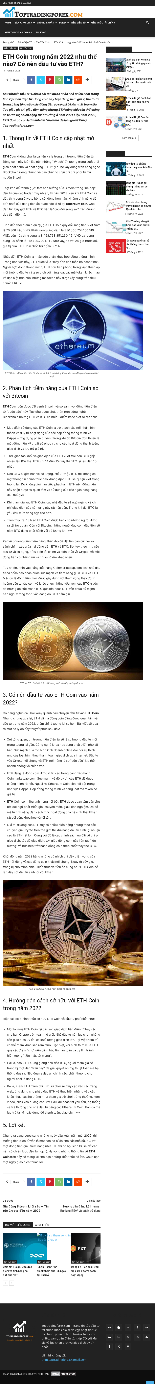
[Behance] (109, 1327)
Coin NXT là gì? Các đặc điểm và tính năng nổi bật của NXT (17, 1271)
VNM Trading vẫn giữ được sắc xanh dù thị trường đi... (137, 225)
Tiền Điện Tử (78, 22)
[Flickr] (146, 1327)
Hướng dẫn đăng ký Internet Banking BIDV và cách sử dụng (80, 1209)
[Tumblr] (109, 1347)
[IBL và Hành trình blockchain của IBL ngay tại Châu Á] (51, 1248)
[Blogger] (118, 1327)
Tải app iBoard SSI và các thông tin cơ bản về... (137, 244)
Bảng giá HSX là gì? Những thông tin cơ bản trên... (136, 187)
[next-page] (11, 1283)
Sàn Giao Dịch (23, 22)
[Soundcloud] (146, 1337)
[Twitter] (41, 80)
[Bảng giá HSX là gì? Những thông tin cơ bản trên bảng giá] (114, 188)
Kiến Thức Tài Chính (103, 22)
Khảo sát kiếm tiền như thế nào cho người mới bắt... (138, 83)
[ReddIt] (78, 80)
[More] (87, 80)
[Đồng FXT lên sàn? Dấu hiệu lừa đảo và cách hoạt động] (86, 1248)
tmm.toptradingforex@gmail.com (64, 1360)
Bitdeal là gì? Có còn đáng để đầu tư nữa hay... (137, 121)
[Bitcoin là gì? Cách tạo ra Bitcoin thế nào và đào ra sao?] (114, 103)
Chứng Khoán (45, 22)
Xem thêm (128, 137)
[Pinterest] (50, 80)
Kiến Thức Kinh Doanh (18, 32)
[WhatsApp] (59, 80)
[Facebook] (31, 80)
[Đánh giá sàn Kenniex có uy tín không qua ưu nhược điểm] (114, 65)
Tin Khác (41, 32)
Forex (62, 22)
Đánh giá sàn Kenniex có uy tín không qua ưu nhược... (138, 63)
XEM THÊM (42, 1225)
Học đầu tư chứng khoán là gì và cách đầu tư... (138, 167)
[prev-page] (5, 1283)
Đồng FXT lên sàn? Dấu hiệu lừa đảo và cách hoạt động (84, 1271)
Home (8, 22)
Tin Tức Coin (43, 42)
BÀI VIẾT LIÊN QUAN (17, 1225)
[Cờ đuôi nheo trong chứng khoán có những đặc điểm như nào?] (114, 207)
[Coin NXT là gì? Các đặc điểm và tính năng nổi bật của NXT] (17, 1248)
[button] (147, 23)
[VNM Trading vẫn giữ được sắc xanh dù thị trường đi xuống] (114, 227)
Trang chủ (8, 42)
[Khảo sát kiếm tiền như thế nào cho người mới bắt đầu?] (114, 84)
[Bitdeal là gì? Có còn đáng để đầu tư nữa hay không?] (114, 123)
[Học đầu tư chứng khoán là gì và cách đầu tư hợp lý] (114, 169)
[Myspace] (118, 1337)
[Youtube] (128, 1347)
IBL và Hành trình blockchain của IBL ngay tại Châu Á (51, 1271)
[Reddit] (137, 1337)
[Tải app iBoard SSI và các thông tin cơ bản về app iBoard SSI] (114, 246)
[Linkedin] (68, 80)
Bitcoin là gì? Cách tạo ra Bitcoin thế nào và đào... (138, 102)
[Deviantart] (128, 1327)
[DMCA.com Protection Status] (63, 1373)
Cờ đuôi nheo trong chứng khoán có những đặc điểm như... (138, 206)
